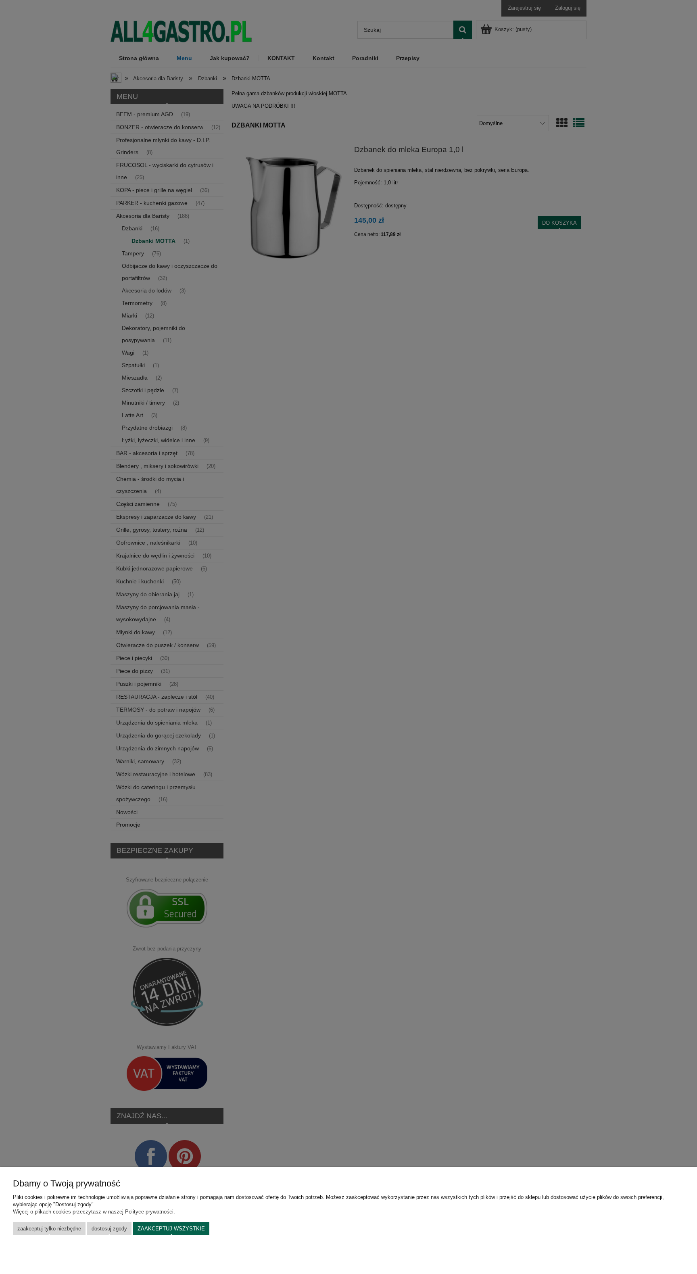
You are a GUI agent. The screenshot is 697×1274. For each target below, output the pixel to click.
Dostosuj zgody (109, 1229)
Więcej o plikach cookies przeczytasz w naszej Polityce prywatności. (94, 1212)
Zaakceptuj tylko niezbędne (49, 1229)
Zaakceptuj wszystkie (171, 1229)
